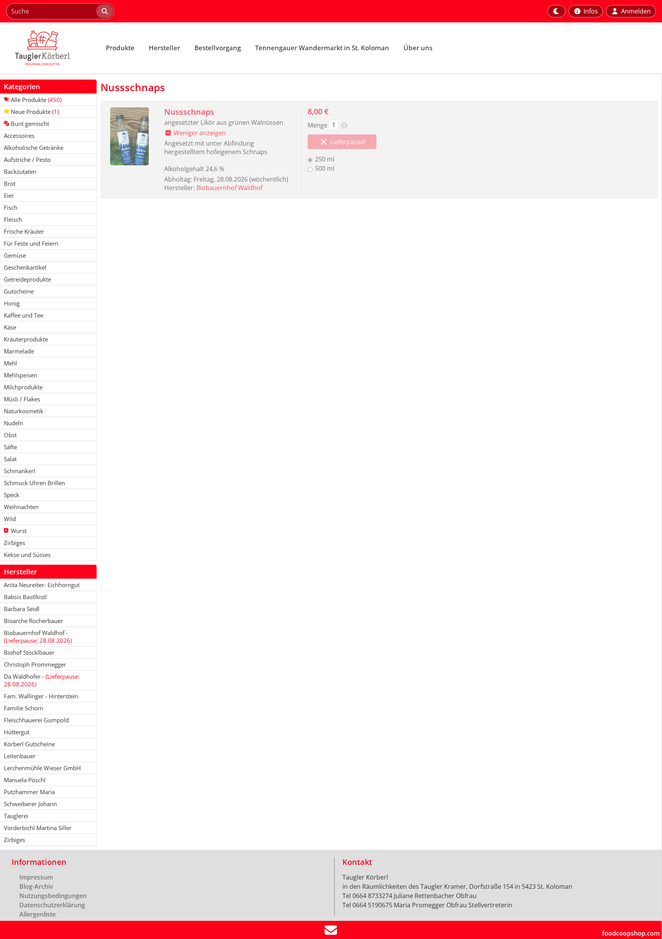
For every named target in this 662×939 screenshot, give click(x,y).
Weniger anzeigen (199, 133)
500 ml (324, 168)
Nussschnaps (189, 112)
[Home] (48, 48)
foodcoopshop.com (631, 933)
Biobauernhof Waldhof (229, 187)
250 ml (324, 159)
